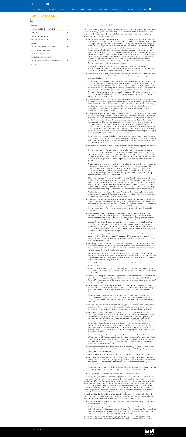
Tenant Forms (102, 9)
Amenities (42, 9)
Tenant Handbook (86, 9)
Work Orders (116, 9)
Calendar (129, 9)
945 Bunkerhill (42, 4)
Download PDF (39, 21)
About (32, 9)
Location (62, 9)
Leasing (52, 9)
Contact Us (141, 9)
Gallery (72, 9)
